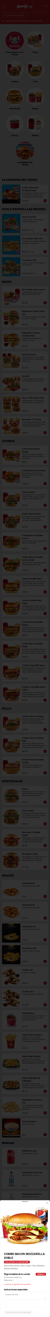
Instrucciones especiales (16, 1289)
